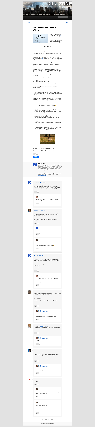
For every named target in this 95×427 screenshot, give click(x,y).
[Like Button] (34, 154)
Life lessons (36, 159)
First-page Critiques (37, 16)
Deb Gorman (36, 292)
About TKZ (31, 16)
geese (34, 159)
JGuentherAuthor (40, 227)
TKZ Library (43, 16)
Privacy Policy (54, 16)
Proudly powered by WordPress (49, 423)
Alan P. (35, 255)
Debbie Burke (36, 210)
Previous (28, 22)
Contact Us (48, 16)
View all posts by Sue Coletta (42, 175)
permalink (55, 159)
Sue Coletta (40, 159)
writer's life (43, 159)
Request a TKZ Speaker (30, 19)
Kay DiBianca (36, 350)
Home (27, 16)
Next (67, 22)
